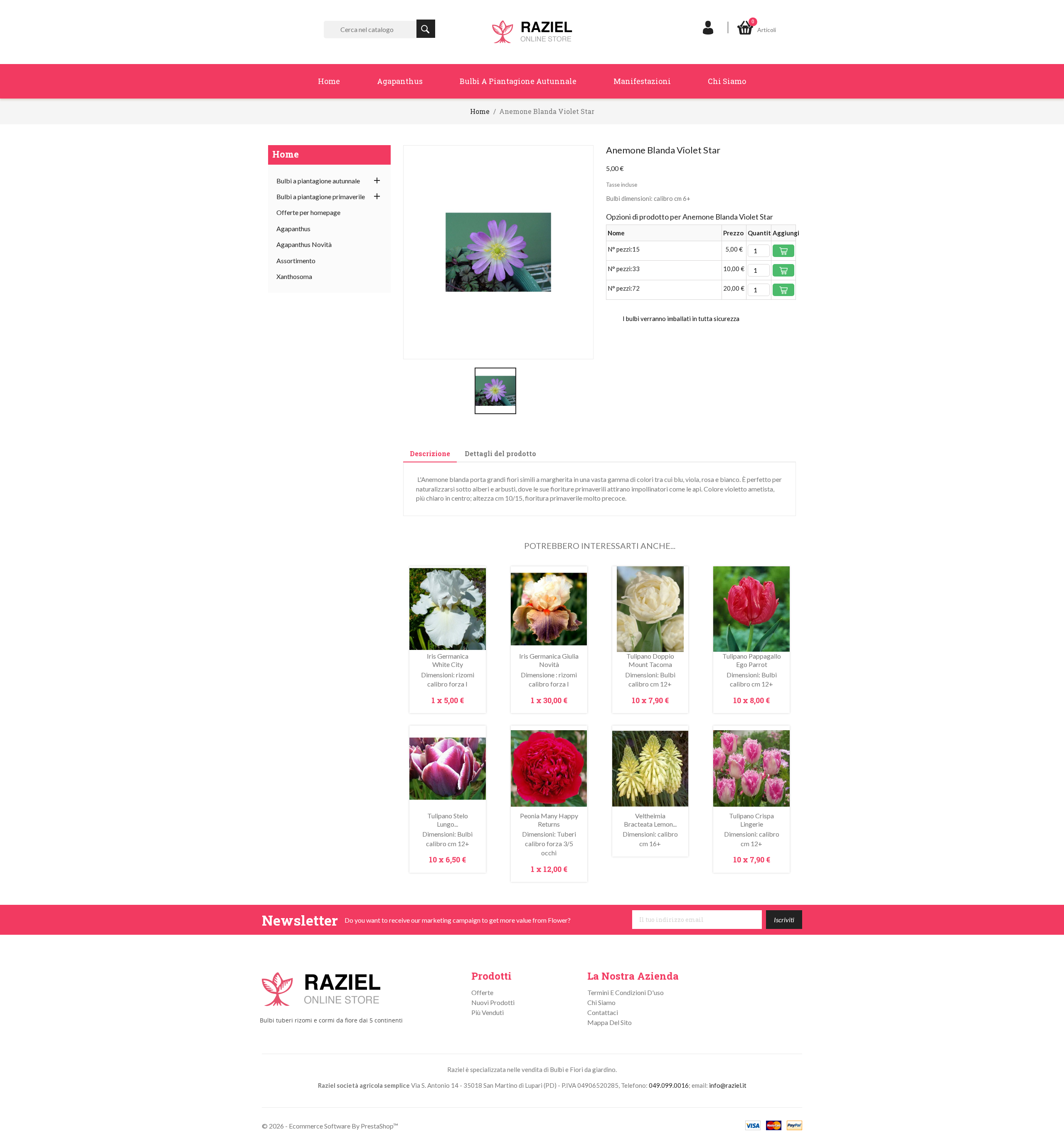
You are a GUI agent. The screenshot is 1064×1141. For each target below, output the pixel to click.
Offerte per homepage (308, 212)
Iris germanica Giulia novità (549, 660)
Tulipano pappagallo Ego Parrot (751, 660)
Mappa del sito (609, 1022)
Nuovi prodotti (493, 1002)
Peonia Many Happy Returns (549, 820)
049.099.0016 (669, 1085)
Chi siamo (727, 81)
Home (329, 81)
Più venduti (487, 1012)
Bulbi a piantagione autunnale (518, 81)
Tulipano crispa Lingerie (751, 820)
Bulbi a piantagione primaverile (320, 196)
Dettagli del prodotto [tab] (500, 453)
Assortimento (295, 260)
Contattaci (602, 1012)
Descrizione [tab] (430, 453)
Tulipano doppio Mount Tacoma (650, 660)
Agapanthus (400, 81)
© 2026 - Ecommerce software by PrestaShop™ (330, 1126)
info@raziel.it (727, 1085)
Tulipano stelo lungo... (447, 820)
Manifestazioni (642, 81)
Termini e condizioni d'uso (625, 992)
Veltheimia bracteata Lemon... (650, 820)
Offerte (482, 992)
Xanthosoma (294, 276)
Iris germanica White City (447, 660)
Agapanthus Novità (304, 244)
